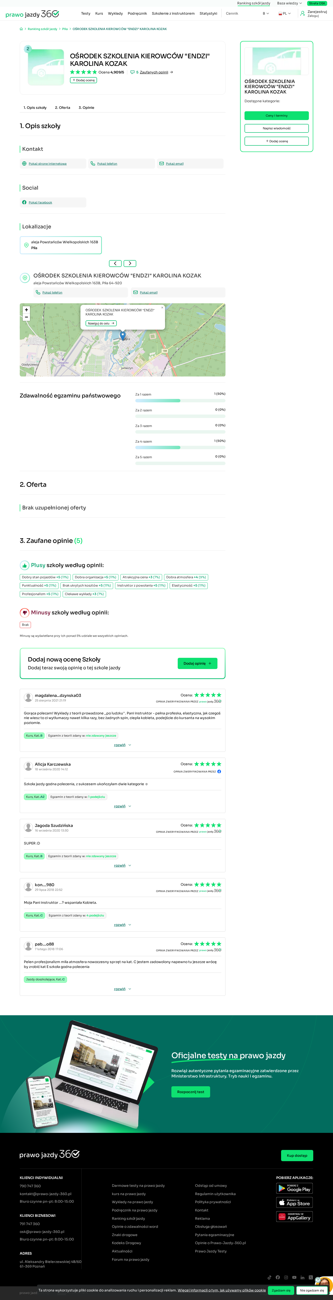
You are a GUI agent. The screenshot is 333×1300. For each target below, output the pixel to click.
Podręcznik (137, 13)
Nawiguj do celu (98, 323)
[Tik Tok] (269, 1277)
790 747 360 (30, 1186)
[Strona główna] (21, 29)
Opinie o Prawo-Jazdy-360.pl (220, 1243)
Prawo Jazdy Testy (211, 1251)
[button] (123, 336)
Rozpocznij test (190, 1092)
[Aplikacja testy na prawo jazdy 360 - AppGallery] (294, 1217)
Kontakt (201, 1210)
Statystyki (208, 13)
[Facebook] (277, 1277)
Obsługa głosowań (211, 1226)
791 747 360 (30, 1224)
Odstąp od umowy (211, 1185)
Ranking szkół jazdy (253, 3)
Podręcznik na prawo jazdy (134, 1210)
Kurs (99, 13)
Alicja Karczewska (53, 764)
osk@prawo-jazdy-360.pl (42, 1231)
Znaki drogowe (124, 1235)
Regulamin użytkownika (215, 1194)
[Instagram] (286, 1277)
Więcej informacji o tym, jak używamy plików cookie (222, 1290)
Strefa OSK (317, 3)
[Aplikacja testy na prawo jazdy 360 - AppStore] (294, 1203)
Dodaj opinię (195, 663)
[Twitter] (310, 1277)
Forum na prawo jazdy (130, 1259)
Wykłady (115, 13)
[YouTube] (294, 1277)
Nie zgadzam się (312, 1290)
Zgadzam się (281, 1290)
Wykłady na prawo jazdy (132, 1202)
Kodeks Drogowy (126, 1243)
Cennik (232, 13)
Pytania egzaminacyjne (214, 1235)
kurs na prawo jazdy (129, 1194)
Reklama (202, 1218)
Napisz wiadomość (277, 128)
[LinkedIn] (302, 1277)
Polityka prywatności (213, 1202)
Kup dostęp (297, 1155)
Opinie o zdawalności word (135, 1226)
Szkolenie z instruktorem (173, 13)
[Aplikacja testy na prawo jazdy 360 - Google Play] (294, 1189)
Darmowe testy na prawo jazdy (138, 1185)
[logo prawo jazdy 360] (32, 13)
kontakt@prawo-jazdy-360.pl (45, 1194)
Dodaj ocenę (85, 80)
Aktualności (122, 1251)
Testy (85, 13)
